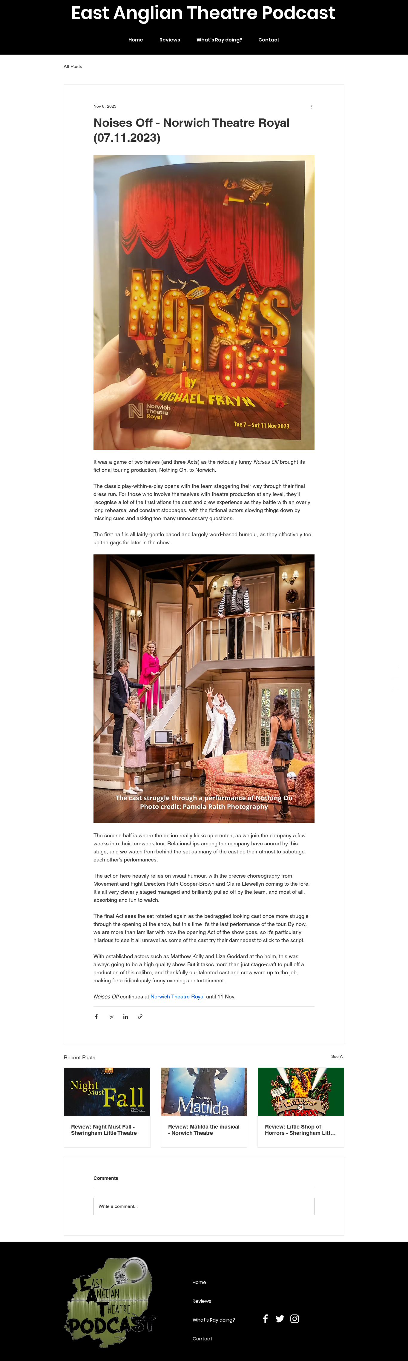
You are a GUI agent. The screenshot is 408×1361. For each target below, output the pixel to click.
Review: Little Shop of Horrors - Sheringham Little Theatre (300, 1129)
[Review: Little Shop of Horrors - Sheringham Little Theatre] (301, 1092)
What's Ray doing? (214, 1320)
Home (199, 1282)
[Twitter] (395, 681)
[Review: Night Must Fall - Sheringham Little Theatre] (107, 1092)
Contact (202, 1338)
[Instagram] (395, 693)
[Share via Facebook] (96, 1016)
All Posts (73, 66)
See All (337, 1056)
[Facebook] (395, 668)
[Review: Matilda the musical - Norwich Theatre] (204, 1092)
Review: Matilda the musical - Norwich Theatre (204, 1129)
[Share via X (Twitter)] (111, 1016)
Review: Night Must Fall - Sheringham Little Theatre (104, 1129)
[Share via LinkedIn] (125, 1016)
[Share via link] (140, 1016)
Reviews (202, 1301)
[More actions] (311, 106)
